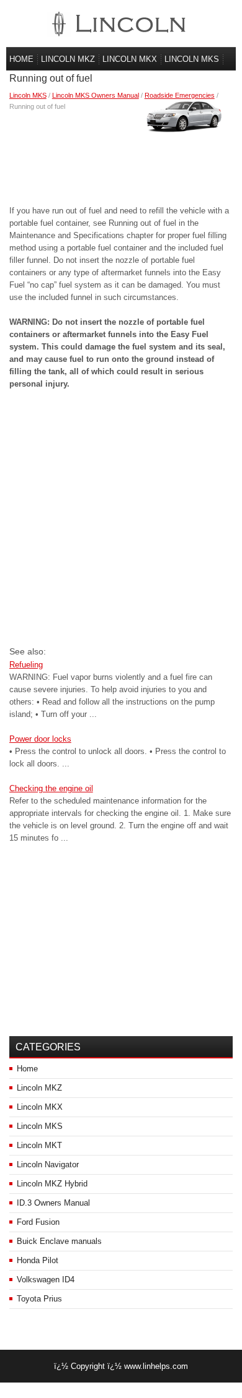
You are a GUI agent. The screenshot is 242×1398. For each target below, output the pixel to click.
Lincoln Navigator (48, 1164)
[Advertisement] (121, 155)
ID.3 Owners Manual (53, 1202)
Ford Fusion (38, 1222)
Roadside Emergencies (180, 95)
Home (21, 59)
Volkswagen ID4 (45, 1279)
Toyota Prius (39, 1298)
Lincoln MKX (129, 59)
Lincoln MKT (39, 1145)
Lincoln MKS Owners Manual (95, 95)
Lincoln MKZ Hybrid (52, 1183)
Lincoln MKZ (68, 59)
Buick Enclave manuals (59, 1241)
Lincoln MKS (191, 59)
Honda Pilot (37, 1260)
